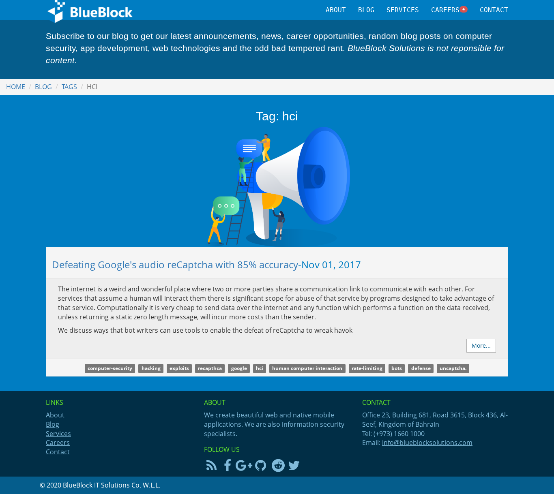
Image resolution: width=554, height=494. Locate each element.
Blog (366, 10)
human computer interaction (307, 368)
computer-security (110, 368)
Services (403, 10)
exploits (179, 368)
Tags (69, 86)
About (336, 10)
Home (15, 86)
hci (259, 368)
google (239, 368)
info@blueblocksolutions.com (427, 442)
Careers (448, 10)
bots (396, 368)
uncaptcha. (453, 368)
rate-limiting (367, 368)
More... (481, 345)
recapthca (210, 368)
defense (421, 368)
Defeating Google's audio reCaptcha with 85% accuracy (175, 264)
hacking (151, 368)
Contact (494, 10)
